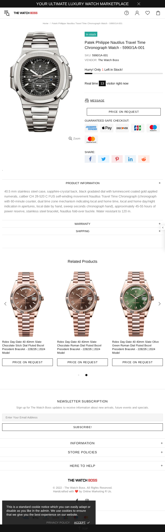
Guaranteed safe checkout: (107, 120)
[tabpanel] (27, 322)
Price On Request (27, 362)
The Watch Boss (25, 13)
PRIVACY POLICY (58, 522)
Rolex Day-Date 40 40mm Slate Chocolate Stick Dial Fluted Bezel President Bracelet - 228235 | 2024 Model (23, 347)
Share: (90, 152)
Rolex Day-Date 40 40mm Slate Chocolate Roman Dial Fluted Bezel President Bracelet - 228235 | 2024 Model (79, 347)
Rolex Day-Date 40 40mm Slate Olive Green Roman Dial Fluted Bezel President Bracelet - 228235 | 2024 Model (135, 347)
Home (46, 23)
